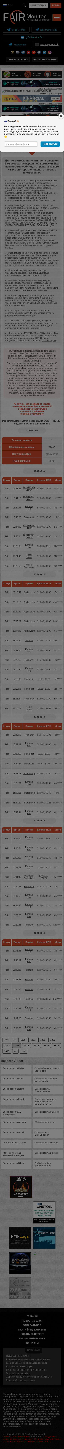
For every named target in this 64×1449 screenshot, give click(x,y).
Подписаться (50, 144)
